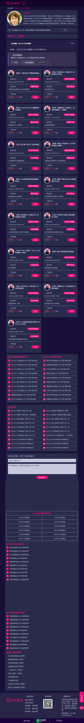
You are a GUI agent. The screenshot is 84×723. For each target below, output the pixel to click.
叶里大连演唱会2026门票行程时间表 (58, 369)
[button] (42, 721)
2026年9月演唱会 (24, 534)
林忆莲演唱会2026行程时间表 (19, 641)
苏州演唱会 (70, 193)
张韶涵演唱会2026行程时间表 (19, 623)
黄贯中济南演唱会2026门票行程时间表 (58, 361)
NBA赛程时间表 (13, 677)
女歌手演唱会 (29, 703)
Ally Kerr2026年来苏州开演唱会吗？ (21, 448)
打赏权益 (59, 721)
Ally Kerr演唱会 (24, 8)
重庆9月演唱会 (33, 115)
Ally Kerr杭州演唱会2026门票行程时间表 (24, 365)
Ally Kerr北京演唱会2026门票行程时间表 (24, 391)
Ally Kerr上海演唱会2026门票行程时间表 (24, 361)
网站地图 (35, 711)
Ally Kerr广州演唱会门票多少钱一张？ (21, 431)
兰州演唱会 (34, 158)
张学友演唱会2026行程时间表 (19, 551)
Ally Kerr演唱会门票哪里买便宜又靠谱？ (58, 415)
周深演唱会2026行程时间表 (18, 558)
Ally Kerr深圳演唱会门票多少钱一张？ (57, 427)
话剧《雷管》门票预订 (15, 673)
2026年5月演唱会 (24, 526)
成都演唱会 (34, 86)
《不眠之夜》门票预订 (15, 670)
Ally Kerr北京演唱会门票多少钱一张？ (22, 423)
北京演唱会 (70, 229)
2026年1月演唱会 (24, 518)
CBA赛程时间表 (13, 680)
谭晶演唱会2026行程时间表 (18, 630)
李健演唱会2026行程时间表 (18, 576)
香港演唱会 (70, 122)
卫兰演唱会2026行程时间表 (18, 637)
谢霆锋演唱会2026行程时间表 (19, 562)
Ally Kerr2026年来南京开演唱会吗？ (21, 439)
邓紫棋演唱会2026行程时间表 (19, 620)
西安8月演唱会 (69, 257)
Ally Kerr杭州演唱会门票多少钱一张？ (57, 419)
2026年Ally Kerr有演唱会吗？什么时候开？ (58, 435)
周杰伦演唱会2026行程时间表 (19, 547)
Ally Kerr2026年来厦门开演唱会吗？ (56, 443)
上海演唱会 (34, 265)
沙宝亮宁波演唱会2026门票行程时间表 (58, 391)
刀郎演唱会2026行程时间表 (18, 569)
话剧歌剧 (28, 706)
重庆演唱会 (34, 122)
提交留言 (42, 477)
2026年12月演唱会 (60, 539)
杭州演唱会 (70, 301)
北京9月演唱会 (69, 222)
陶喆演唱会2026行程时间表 (18, 565)
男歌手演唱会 (29, 700)
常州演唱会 (70, 86)
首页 (15, 8)
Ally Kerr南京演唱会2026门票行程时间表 (24, 386)
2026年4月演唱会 (59, 522)
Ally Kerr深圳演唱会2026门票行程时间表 (24, 378)
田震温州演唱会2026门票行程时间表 (58, 382)
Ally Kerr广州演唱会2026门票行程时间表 (24, 373)
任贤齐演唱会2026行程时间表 (19, 579)
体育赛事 (35, 706)
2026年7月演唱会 (24, 530)
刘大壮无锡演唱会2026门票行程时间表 (23, 399)
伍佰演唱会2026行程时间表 (18, 572)
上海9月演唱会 (33, 257)
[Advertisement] (42, 496)
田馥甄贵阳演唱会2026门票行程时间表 (23, 395)
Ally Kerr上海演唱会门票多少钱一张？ (57, 431)
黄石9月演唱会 (33, 186)
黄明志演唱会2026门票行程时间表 (57, 373)
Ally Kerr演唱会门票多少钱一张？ (21, 411)
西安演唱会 (70, 265)
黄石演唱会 (34, 193)
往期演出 (21, 36)
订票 (35, 97)
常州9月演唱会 (69, 79)
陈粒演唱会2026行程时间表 (18, 644)
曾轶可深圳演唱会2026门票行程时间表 (58, 395)
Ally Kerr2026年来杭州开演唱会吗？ (56, 439)
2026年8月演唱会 (59, 530)
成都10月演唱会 (33, 79)
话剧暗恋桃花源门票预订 (16, 666)
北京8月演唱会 (33, 293)
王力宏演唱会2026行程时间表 (19, 555)
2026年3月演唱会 (24, 522)
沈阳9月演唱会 (33, 222)
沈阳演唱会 (34, 229)
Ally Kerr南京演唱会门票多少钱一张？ (22, 419)
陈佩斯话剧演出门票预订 (16, 659)
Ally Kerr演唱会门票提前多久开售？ (56, 411)
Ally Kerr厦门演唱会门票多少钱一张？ (57, 423)
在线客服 (28, 711)
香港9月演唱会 (69, 115)
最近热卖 (27, 721)
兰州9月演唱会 (33, 150)
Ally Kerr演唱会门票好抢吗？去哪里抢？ (23, 415)
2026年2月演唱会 (59, 518)
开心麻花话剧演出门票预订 (16, 656)
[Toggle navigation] (23, 3)
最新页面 (35, 708)
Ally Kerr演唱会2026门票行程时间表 (23, 369)
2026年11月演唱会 (24, 539)
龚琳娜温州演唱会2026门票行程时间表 (58, 386)
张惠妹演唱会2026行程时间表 (19, 648)
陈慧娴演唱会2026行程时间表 (19, 634)
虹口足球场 (12, 268)
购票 (71, 97)
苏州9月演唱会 (69, 186)
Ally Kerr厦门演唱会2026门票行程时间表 (24, 382)
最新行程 (11, 36)
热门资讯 (28, 708)
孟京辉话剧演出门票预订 (16, 663)
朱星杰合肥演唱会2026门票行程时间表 (58, 378)
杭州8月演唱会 (69, 293)
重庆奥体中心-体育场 (15, 125)
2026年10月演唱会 (60, 534)
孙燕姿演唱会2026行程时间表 (19, 616)
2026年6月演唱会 (59, 526)
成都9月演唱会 (69, 150)
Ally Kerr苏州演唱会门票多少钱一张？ (22, 427)
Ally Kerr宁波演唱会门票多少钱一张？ (21, 435)
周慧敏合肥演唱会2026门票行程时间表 (58, 399)
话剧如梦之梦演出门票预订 (16, 684)
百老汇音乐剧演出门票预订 (16, 687)
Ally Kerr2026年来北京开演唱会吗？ (21, 443)
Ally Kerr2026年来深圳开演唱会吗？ (56, 448)
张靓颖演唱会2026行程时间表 (19, 627)
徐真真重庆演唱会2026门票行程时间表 (58, 365)
